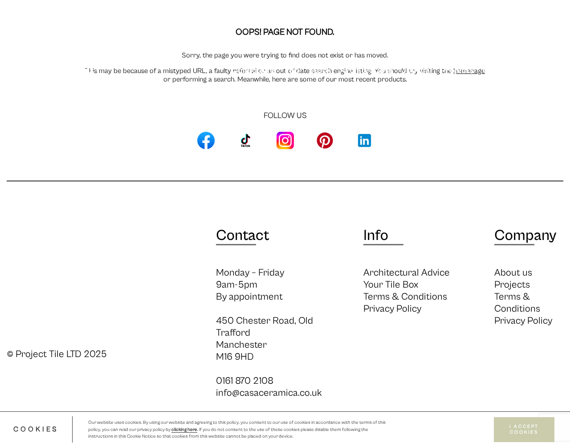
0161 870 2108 (244, 380)
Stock (320, 70)
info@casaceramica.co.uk (269, 392)
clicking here (184, 429)
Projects (457, 70)
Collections (254, 70)
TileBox (549, 70)
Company (525, 235)
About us (513, 272)
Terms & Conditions (405, 296)
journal (416, 70)
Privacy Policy (392, 308)
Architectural (366, 70)
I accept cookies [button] (524, 429)
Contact (242, 235)
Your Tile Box (390, 284)
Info (292, 70)
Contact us (504, 70)
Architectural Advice (406, 272)
